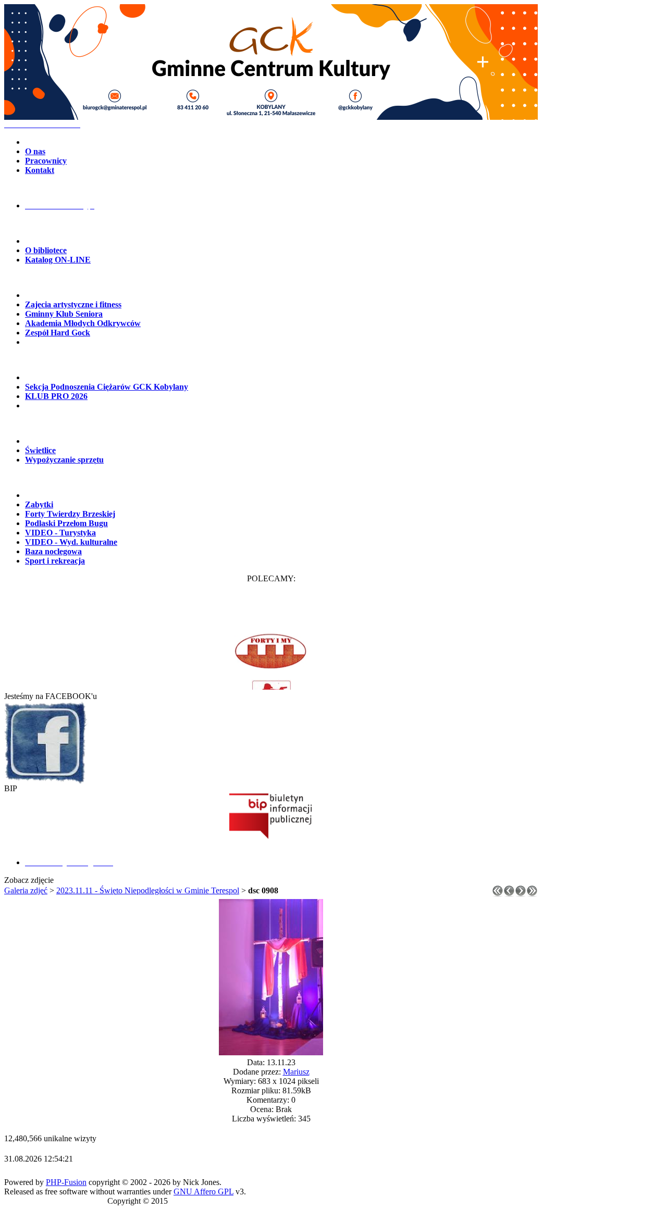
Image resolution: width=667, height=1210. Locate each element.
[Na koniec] (532, 893)
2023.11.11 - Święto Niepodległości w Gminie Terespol (147, 890)
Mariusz (296, 1071)
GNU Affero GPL (203, 1191)
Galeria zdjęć (25, 890)
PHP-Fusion (66, 1182)
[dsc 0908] (271, 1052)
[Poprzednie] (509, 893)
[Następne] (520, 893)
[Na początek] (497, 893)
